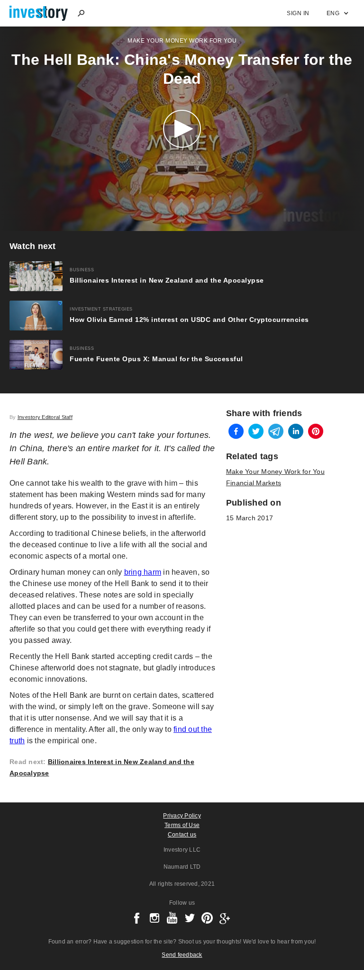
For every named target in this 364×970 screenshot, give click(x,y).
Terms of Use (182, 825)
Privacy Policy (182, 815)
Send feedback (182, 955)
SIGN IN (298, 13)
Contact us (182, 834)
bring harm (143, 572)
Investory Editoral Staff (45, 417)
